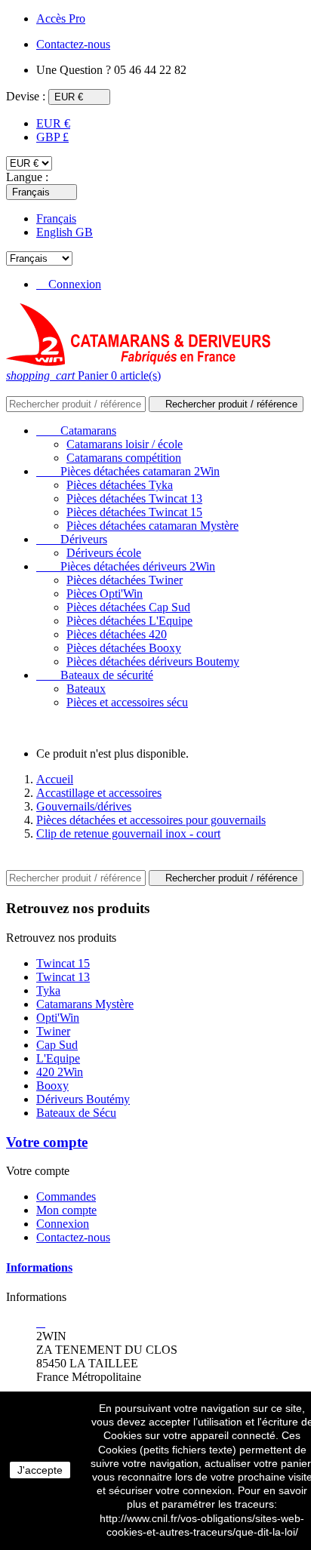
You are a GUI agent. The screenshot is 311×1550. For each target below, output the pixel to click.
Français (56, 218)
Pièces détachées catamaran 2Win (128, 471)
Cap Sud (57, 1044)
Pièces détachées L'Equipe (129, 620)
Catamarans (76, 430)
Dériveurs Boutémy (83, 1099)
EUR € (53, 123)
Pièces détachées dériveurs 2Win (125, 566)
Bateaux (86, 688)
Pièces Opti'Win (104, 593)
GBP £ (52, 137)
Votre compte (47, 1142)
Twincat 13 (63, 976)
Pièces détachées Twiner (124, 580)
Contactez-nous (73, 1237)
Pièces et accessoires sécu (127, 702)
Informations (39, 1267)
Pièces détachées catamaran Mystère (152, 525)
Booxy (52, 1085)
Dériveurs (71, 539)
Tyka (48, 990)
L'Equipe (58, 1058)
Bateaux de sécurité (94, 675)
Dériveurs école (103, 552)
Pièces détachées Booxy (123, 647)
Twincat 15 (63, 963)
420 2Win (59, 1072)
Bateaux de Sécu (76, 1112)
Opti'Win (57, 1017)
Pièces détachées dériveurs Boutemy (152, 661)
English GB (64, 232)
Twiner (53, 1031)
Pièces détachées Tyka (119, 484)
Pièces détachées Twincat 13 (134, 498)
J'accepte (40, 1470)
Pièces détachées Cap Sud (128, 607)
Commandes (66, 1196)
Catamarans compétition (123, 457)
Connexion (62, 1223)
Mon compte (66, 1210)
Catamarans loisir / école (124, 444)
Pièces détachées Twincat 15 (134, 512)
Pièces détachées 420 (116, 634)
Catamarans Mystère (85, 1004)
